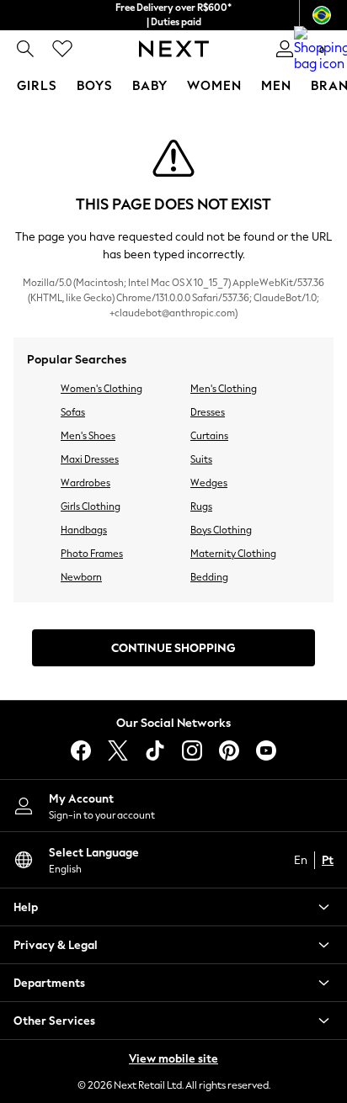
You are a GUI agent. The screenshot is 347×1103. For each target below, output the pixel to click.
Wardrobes (85, 483)
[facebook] (80, 750)
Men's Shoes (88, 436)
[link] (25, 48)
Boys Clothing (221, 530)
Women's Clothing (101, 389)
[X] (117, 750)
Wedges (208, 483)
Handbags (84, 530)
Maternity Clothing (233, 553)
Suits (201, 459)
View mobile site (173, 1059)
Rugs (201, 506)
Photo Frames (92, 553)
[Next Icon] (174, 48)
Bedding (209, 577)
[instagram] (192, 750)
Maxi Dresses (90, 459)
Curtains (209, 436)
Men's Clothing (223, 389)
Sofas (73, 412)
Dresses (207, 412)
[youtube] (266, 750)
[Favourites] (62, 48)
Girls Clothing (90, 506)
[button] (173, 906)
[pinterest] (229, 750)
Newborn (81, 577)
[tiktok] (155, 750)
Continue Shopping (173, 648)
